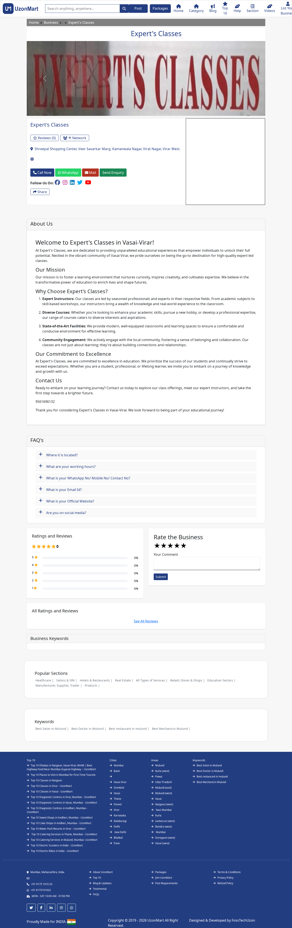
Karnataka (120, 815)
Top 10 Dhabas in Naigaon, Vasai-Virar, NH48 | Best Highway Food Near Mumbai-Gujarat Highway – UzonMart (61, 767)
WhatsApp (69, 172)
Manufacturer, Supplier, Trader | (58, 685)
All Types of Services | (152, 680)
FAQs (96, 894)
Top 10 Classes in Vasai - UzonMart (51, 791)
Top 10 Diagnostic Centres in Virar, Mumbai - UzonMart (63, 797)
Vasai (117, 793)
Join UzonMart (163, 877)
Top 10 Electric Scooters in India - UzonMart (57, 845)
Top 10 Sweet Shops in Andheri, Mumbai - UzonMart (62, 817)
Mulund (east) (163, 787)
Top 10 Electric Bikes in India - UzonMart (55, 851)
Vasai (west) (162, 843)
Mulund (159, 765)
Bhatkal (118, 837)
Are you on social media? (62, 512)
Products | (92, 685)
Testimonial (100, 889)
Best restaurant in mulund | (129, 729)
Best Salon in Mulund (209, 765)
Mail (92, 172)
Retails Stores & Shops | (187, 680)
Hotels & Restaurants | (96, 680)
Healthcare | (44, 680)
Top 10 (97, 877)
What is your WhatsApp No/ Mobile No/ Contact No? (84, 477)
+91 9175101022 (41, 890)
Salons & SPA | (66, 680)
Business (51, 22)
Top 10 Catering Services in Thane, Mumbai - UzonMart (64, 834)
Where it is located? (58, 454)
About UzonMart (103, 872)
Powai (158, 776)
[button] (44, 78)
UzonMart (156, 920)
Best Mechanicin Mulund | (171, 729)
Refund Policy (225, 883)
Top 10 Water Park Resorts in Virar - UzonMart (58, 828)
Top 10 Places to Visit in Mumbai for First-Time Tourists (63, 775)
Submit (161, 577)
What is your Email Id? (60, 489)
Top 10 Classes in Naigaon (46, 780)
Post (138, 8)
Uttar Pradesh (163, 782)
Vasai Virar (120, 782)
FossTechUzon (243, 920)
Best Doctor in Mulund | (88, 729)
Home (34, 22)
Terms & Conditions (229, 872)
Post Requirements (166, 883)
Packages (160, 8)
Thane (117, 799)
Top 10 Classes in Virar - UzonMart (51, 786)
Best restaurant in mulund (212, 776)
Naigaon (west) (164, 804)
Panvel (118, 804)
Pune (117, 843)
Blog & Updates (102, 883)
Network (78, 138)
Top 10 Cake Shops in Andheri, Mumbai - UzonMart (61, 823)
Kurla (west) (162, 771)
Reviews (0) (46, 138)
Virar (116, 810)
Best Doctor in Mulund (210, 771)
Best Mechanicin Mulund (211, 782)
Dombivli (119, 787)
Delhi (117, 826)
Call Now (44, 172)
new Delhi (120, 832)
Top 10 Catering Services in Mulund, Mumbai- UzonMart (64, 840)
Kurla (158, 815)
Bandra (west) (163, 826)
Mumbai (119, 765)
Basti (117, 771)
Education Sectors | (221, 680)
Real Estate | (124, 680)
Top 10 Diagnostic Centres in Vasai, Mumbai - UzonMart (64, 802)
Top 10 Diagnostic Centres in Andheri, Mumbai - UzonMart (57, 810)
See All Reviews (146, 621)
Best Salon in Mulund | (52, 729)
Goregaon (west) (165, 837)
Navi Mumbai (163, 810)
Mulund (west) (163, 793)
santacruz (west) (165, 821)
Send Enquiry (113, 172)
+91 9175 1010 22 (41, 884)
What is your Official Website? (66, 501)
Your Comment (166, 554)
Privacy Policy (225, 877)
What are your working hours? (67, 466)
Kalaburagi (120, 821)
